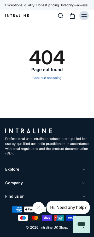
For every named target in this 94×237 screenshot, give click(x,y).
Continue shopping (47, 78)
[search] (60, 15)
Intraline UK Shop (53, 227)
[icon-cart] (72, 15)
